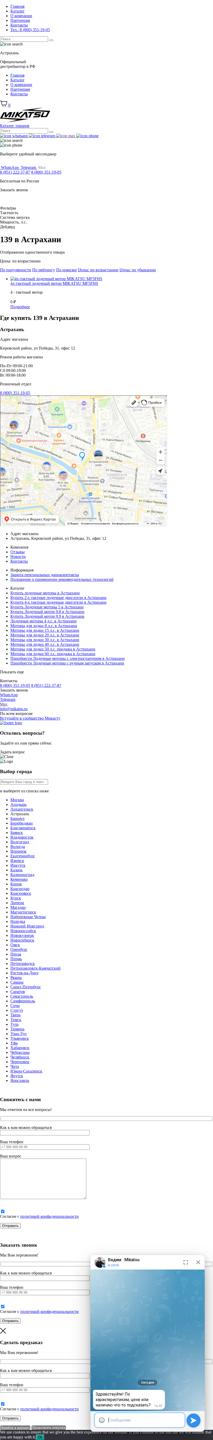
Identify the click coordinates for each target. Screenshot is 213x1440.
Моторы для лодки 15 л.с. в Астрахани (44, 630)
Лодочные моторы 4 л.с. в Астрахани (43, 621)
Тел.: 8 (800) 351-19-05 (30, 30)
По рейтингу (43, 270)
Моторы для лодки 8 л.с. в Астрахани (43, 625)
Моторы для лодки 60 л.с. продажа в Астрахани (52, 654)
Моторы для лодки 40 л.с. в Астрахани (44, 644)
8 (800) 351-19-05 (46, 172)
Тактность (9, 213)
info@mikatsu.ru (14, 709)
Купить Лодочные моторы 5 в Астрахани (47, 607)
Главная (17, 6)
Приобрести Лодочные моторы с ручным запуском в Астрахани (67, 663)
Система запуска (15, 217)
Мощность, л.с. (13, 222)
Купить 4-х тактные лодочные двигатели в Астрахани (58, 602)
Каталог (17, 11)
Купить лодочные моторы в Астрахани (45, 593)
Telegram (7, 699)
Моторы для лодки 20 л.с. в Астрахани (44, 635)
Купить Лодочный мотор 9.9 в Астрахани (47, 616)
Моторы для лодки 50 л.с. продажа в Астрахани (52, 649)
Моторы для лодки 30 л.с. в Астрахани (44, 639)
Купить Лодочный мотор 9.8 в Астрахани (47, 611)
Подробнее (20, 307)
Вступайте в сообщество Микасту (30, 718)
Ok (40, 1437)
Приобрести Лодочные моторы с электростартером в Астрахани (67, 658)
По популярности (15, 270)
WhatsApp (9, 695)
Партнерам (20, 20)
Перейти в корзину (15, 1428)
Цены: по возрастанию (98, 270)
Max (4, 704)
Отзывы (17, 552)
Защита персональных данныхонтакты (44, 575)
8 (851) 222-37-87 (15, 172)
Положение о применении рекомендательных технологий (62, 579)
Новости (18, 556)
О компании (21, 16)
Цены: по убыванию (137, 270)
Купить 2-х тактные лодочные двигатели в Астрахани (58, 597)
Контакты (19, 25)
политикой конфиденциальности (49, 1216)
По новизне (66, 270)
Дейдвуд (7, 227)
